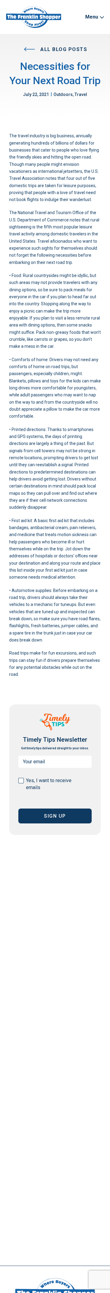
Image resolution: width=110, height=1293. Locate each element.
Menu (92, 17)
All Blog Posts (63, 49)
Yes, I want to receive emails (49, 784)
